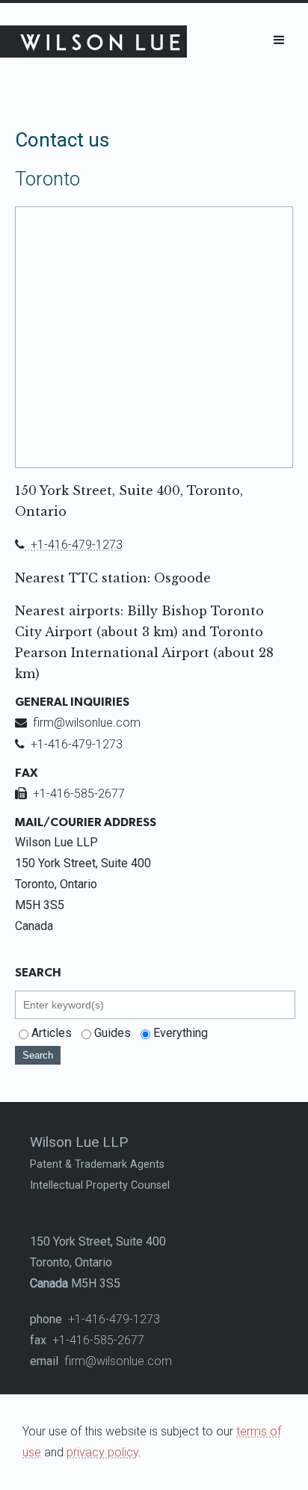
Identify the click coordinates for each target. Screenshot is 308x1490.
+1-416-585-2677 (70, 793)
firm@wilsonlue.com (78, 722)
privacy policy (102, 1452)
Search (37, 1055)
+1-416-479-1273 (69, 545)
